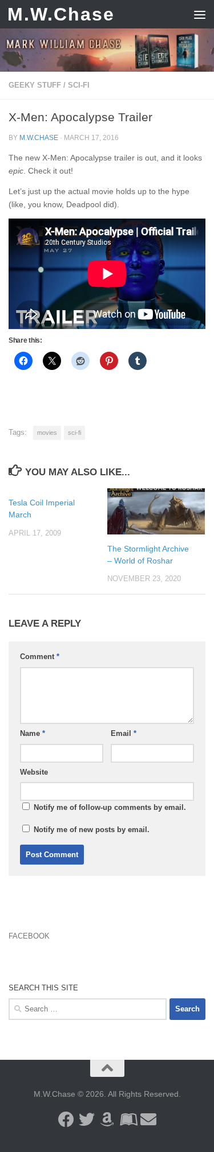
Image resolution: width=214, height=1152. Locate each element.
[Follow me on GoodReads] (128, 1120)
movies (47, 432)
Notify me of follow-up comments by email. (110, 807)
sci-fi (74, 432)
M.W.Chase (61, 14)
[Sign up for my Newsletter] (148, 1120)
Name (32, 733)
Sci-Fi (79, 85)
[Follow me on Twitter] (87, 1120)
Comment (39, 656)
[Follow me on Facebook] (66, 1120)
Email (123, 733)
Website (34, 772)
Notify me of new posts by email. (92, 829)
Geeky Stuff (35, 85)
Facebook (29, 936)
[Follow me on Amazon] (107, 1120)
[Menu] (199, 14)
